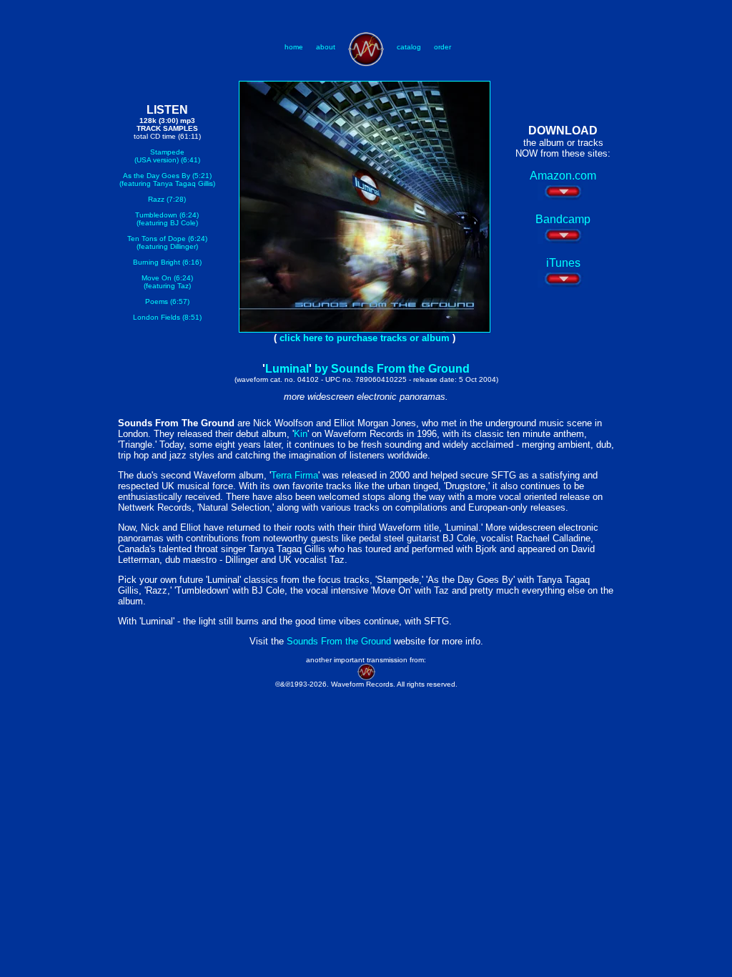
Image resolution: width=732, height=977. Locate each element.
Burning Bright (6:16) (167, 262)
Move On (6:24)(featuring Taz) (167, 282)
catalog (409, 47)
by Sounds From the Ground (392, 369)
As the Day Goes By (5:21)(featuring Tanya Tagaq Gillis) (167, 179)
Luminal (287, 369)
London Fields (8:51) (167, 317)
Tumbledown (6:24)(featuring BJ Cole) (167, 219)
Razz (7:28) (167, 199)
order (442, 47)
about (325, 47)
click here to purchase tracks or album (365, 338)
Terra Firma (294, 475)
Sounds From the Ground (340, 641)
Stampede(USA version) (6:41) (167, 156)
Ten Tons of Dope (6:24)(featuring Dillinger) (167, 242)
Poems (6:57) (167, 301)
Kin (300, 433)
